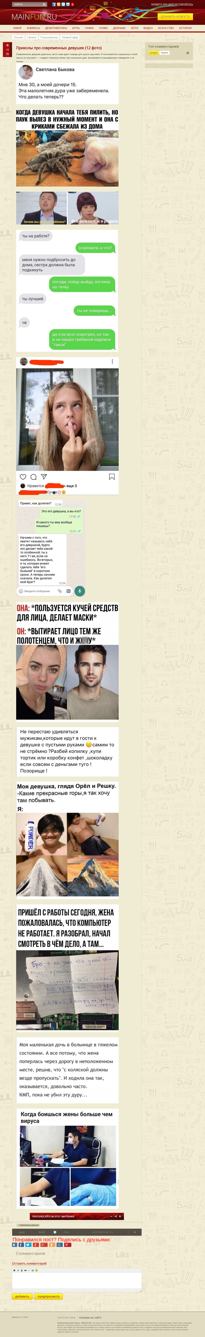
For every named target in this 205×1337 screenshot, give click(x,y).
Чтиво (103, 28)
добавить (22, 1296)
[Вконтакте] (68, 5)
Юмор (17, 28)
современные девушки (29, 1225)
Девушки (119, 28)
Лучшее (18, 37)
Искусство (166, 28)
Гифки (89, 28)
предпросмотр (48, 1296)
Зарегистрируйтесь (180, 4)
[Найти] (44, 4)
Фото (134, 28)
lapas (66, 1232)
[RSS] (59, 5)
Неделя (164, 53)
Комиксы (33, 28)
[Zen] (72, 5)
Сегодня (153, 53)
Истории (185, 28)
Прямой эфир (70, 37)
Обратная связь (66, 1317)
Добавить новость (175, 16)
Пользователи (49, 37)
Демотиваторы (56, 28)
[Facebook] (54, 5)
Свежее (31, 37)
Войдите (156, 4)
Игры (76, 28)
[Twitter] (63, 5)
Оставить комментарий (29, 1263)
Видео (148, 28)
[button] (14, 1270)
